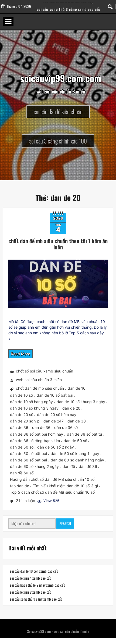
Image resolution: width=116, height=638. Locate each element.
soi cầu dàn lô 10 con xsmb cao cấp (34, 571)
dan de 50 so (21, 447)
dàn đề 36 (88, 466)
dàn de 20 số (21, 414)
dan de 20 (71, 408)
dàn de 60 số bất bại (28, 460)
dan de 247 (53, 421)
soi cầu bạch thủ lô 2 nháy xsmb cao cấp (37, 585)
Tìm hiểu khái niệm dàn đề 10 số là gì (65, 485)
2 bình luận (26, 501)
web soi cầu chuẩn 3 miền (39, 380)
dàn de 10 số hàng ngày (31, 401)
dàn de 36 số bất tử (84, 434)
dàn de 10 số (21, 395)
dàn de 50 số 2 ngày (55, 447)
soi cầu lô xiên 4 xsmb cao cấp (31, 578)
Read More (20, 354)
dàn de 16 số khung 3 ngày (34, 408)
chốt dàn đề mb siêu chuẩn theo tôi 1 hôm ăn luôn (58, 244)
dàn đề (69, 466)
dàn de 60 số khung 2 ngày (34, 466)
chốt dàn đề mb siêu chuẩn (40, 388)
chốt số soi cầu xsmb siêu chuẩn (44, 371)
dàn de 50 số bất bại (28, 453)
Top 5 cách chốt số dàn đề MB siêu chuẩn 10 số (52, 492)
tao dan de (19, 485)
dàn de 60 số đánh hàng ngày (77, 460)
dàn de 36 (19, 427)
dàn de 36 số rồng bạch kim (35, 440)
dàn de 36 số (66, 427)
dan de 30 (76, 421)
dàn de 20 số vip (25, 421)
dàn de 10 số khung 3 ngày (81, 401)
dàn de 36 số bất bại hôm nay (36, 434)
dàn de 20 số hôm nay (56, 414)
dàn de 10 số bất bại (55, 395)
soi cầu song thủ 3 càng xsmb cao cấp (36, 599)
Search (65, 523)
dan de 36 (41, 427)
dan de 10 (77, 388)
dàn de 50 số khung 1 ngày (75, 453)
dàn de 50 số (75, 440)
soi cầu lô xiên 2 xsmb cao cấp (68, 6)
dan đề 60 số (21, 473)
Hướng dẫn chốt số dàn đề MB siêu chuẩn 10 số (52, 479)
